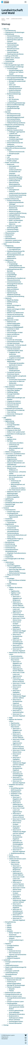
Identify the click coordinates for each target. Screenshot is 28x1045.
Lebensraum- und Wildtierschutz (15, 454)
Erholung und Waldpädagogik (14, 327)
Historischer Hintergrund (14, 414)
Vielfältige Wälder (12, 392)
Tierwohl (11, 83)
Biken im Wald (11, 331)
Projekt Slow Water (13, 159)
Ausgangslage (13, 264)
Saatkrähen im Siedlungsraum (16, 434)
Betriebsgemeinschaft (14, 115)
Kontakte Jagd (9, 506)
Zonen (9, 110)
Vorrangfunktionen (15, 249)
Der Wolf (9, 437)
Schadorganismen (12, 367)
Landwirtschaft (8, 63)
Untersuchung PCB (13, 231)
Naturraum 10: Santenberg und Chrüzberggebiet (18, 641)
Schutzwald (8, 338)
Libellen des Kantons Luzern (17, 859)
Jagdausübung (9, 421)
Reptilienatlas (15, 723)
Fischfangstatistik (12, 513)
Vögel (10, 718)
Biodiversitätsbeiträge (14, 94)
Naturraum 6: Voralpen (17, 622)
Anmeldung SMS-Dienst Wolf (14, 502)
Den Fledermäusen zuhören (17, 490)
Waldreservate (11, 322)
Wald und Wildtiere (13, 289)
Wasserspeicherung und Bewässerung (16, 207)
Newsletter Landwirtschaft (13, 240)
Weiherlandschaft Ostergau (17, 573)
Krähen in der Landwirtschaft (16, 432)
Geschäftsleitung (10, 30)
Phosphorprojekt (14, 153)
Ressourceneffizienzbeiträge (15, 105)
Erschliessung (11, 276)
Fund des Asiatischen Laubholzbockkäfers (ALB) (15, 349)
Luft (8, 157)
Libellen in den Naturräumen (15, 863)
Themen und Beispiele (13, 987)
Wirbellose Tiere (14, 857)
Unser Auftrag (11, 412)
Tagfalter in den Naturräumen (15, 594)
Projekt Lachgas (12, 161)
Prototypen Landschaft (12, 971)
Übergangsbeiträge (13, 106)
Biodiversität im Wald (11, 320)
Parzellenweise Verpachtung (17, 195)
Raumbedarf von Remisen (15, 146)
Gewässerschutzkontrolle (16, 152)
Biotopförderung (10, 922)
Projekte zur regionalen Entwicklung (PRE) (14, 226)
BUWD (7, 18)
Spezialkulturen (12, 128)
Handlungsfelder (12, 1003)
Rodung (9, 303)
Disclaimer (5, 1039)
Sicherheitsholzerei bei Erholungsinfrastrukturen (15, 283)
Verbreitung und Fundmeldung (14, 445)
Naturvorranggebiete (13, 566)
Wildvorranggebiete (13, 497)
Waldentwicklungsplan (14, 247)
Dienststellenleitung (13, 36)
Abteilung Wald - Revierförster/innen (13, 47)
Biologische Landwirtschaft (17, 81)
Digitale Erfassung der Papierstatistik (15, 516)
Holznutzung (11, 273)
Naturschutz (13, 101)
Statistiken (8, 237)
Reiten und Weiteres (13, 334)
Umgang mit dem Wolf (14, 430)
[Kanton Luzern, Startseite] (5, 2)
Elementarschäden (12, 229)
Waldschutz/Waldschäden (13, 347)
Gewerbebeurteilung (15, 186)
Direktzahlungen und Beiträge (14, 67)
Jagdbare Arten (11, 439)
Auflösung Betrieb (14, 180)
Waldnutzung (9, 260)
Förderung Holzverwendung (15, 296)
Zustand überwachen (15, 1023)
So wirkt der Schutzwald (14, 340)
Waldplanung (9, 246)
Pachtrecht (10, 188)
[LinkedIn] (25, 1038)
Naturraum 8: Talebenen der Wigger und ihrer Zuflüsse (19, 631)
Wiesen (9, 927)
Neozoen (10, 949)
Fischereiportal (11, 522)
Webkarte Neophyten (13, 958)
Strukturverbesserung (12, 199)
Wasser (9, 150)
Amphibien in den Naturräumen (16, 794)
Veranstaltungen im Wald (14, 332)
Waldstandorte (11, 258)
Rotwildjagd (10, 423)
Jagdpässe (8, 419)
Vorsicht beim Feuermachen (17, 379)
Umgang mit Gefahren (14, 401)
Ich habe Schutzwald (13, 343)
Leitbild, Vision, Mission (12, 58)
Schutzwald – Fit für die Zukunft (16, 345)
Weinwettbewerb (10, 238)
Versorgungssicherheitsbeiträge (17, 77)
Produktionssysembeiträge (15, 79)
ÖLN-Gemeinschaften (13, 119)
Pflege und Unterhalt (13, 575)
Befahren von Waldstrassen (15, 312)
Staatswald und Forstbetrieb (14, 408)
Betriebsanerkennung (13, 114)
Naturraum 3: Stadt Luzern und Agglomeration (18, 609)
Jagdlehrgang (9, 499)
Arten (7, 576)
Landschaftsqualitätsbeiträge (16, 103)
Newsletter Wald (10, 416)
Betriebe (7, 112)
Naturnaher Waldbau (13, 390)
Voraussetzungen (12, 68)
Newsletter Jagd (10, 504)
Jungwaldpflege (12, 275)
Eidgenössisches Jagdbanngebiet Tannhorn (15, 460)
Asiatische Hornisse (15, 951)
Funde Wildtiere (12, 584)
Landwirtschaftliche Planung (17, 213)
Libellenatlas (15, 860)
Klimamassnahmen (14, 92)
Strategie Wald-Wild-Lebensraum (13, 395)
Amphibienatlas (15, 792)
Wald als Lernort (12, 336)
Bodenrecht (10, 164)
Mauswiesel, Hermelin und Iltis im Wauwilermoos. (17, 476)
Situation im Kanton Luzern (15, 1001)
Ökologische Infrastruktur (17, 1014)
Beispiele (10, 931)
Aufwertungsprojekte (13, 323)
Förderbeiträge (9, 61)
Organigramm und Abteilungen (14, 32)
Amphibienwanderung (17, 853)
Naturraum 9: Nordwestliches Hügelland (17, 636)
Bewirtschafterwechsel (14, 121)
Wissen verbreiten (14, 1019)
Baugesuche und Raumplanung (14, 124)
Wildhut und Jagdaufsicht (13, 452)
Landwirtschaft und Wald (16, 18)
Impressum (5, 1037)
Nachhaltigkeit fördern (16, 1021)
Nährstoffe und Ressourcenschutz (15, 148)
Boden (9, 155)
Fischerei (6, 508)
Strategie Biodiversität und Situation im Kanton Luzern (13, 995)
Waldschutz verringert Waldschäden (14, 360)
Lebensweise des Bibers (16, 443)
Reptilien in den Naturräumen (15, 726)
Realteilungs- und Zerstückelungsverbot (15, 176)
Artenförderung (10, 544)
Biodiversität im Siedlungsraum (14, 978)
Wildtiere (8, 435)
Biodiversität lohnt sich (14, 980)
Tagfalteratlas (15, 591)
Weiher (9, 925)
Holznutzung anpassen (14, 403)
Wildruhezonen (11, 457)
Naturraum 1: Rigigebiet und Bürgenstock (17, 598)
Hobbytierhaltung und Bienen (16, 123)
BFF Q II (11, 97)
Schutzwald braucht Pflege (15, 341)
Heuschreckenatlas (16, 656)
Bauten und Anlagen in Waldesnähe (14, 306)
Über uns (6, 29)
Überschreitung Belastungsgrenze (14, 183)
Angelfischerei (9, 524)
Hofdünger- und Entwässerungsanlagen (16, 138)
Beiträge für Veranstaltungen (16, 985)
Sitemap (3, 20)
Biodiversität (7, 976)
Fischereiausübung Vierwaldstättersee (13, 530)
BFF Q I (11, 96)
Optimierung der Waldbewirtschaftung (13, 293)
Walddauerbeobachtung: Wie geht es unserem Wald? (16, 252)
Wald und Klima (10, 387)
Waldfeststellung (12, 302)
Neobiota (8, 943)
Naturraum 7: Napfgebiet (17, 626)
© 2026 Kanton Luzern (8, 1035)
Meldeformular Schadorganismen (14, 369)
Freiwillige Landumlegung (17, 217)
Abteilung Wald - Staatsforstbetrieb (12, 51)
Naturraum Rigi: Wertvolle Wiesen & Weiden (17, 570)
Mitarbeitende (9, 34)
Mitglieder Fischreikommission (16, 553)
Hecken (9, 929)
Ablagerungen (11, 311)
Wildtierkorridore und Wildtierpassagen (13, 492)
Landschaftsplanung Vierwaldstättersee (11, 973)
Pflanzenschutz (9, 233)
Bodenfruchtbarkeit (15, 90)
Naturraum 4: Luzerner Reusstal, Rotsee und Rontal (18, 614)
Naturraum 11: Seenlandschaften (18, 646)
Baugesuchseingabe (13, 126)
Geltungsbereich (14, 166)
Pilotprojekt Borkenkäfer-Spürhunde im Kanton (16, 364)
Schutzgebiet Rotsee (15, 567)
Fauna (9, 585)
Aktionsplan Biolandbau (12, 242)
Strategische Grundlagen (14, 388)
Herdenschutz (9, 235)
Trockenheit (8, 519)
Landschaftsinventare (11, 965)
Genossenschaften (14, 218)
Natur (5, 560)
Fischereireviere (10, 520)
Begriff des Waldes (12, 300)
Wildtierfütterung (12, 495)
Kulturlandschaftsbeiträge (15, 76)
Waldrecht (8, 298)
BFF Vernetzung (14, 99)
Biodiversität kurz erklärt (13, 992)
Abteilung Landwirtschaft (15, 38)
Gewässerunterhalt (11, 546)
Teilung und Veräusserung (15, 314)
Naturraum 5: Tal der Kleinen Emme (19, 619)
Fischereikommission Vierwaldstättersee (11, 550)
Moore (9, 924)
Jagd (4, 417)
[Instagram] (25, 1040)
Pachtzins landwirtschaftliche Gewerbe (17, 192)
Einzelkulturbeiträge (13, 108)
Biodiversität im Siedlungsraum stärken (16, 1017)
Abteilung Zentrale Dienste (15, 54)
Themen (11, 991)
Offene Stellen (9, 59)
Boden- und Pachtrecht (12, 162)
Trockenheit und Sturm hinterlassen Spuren (14, 373)
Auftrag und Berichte (11, 56)
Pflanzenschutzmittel (15, 88)
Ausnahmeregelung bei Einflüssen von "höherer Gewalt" (16, 72)
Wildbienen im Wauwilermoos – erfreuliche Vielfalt (17, 471)
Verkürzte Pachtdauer (15, 197)
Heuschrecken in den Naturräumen (17, 659)
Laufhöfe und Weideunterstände (14, 134)
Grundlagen (8, 501)
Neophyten (10, 947)
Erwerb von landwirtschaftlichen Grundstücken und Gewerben (15, 170)
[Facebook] (25, 1043)
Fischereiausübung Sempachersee (13, 527)
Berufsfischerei (9, 542)
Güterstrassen (13, 209)
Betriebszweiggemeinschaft (15, 117)
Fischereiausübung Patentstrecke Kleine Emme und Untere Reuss (16, 535)
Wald (4, 244)
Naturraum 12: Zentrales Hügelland (19, 650)
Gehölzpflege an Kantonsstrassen (12, 286)
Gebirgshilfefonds (14, 215)
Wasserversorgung (14, 211)
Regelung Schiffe (12, 956)
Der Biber (10, 441)
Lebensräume (9, 562)
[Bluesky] (25, 1035)
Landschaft (6, 960)
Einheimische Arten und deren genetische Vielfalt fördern (16, 1007)
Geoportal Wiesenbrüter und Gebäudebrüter (15, 463)
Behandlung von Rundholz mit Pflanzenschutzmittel (16, 279)
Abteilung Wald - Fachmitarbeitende (13, 44)
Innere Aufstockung (13, 141)
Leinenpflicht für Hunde (14, 455)
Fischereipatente (10, 510)
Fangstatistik (9, 557)
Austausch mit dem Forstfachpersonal (13, 406)
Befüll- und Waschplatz (16, 220)
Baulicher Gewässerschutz (15, 130)
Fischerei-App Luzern (13, 511)
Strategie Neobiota (13, 945)
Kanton (3, 18)
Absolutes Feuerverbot (16, 385)
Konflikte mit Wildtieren (12, 428)
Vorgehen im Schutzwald (16, 358)
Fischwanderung (10, 548)
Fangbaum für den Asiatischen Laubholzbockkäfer (15, 354)
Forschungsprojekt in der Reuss (14, 558)
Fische (11, 855)
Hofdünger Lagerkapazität (17, 132)
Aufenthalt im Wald (13, 329)
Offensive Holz (11, 262)
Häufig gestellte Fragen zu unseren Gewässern (15, 539)
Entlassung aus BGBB (15, 179)
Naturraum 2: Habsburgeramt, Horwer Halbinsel (18, 603)
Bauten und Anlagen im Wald (16, 309)
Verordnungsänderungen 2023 (14, 65)
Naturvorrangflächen (13, 325)
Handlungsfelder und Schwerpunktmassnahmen (17, 266)
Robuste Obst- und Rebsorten (14, 223)
